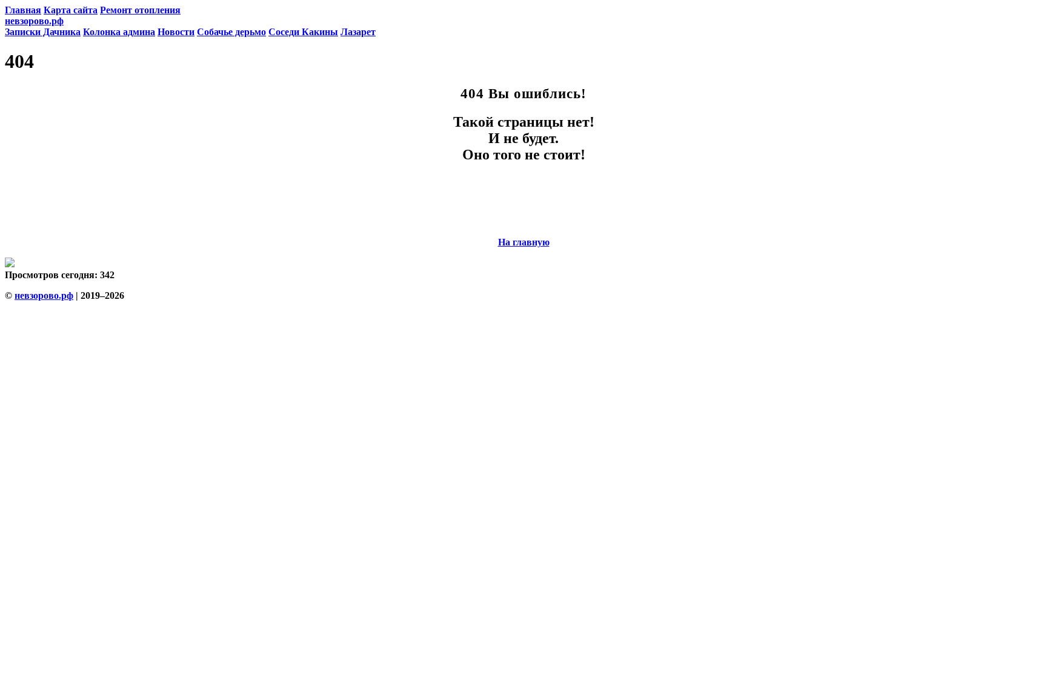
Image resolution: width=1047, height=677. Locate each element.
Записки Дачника (43, 32)
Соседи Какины (303, 32)
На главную (524, 242)
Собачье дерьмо (231, 32)
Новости (176, 32)
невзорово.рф (34, 21)
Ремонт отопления (140, 10)
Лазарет (358, 32)
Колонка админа (119, 32)
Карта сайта (71, 10)
